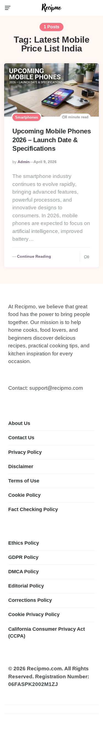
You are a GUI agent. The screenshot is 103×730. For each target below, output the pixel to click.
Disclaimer (20, 466)
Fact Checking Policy (33, 509)
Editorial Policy (26, 586)
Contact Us (21, 437)
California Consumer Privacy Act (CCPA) (46, 632)
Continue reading (34, 256)
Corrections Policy (30, 600)
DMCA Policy (23, 571)
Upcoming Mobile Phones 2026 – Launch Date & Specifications (51, 139)
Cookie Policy (24, 495)
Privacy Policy (25, 452)
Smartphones (26, 117)
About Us (19, 423)
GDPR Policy (23, 557)
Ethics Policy (23, 543)
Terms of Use (23, 481)
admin (24, 162)
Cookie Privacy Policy (34, 614)
